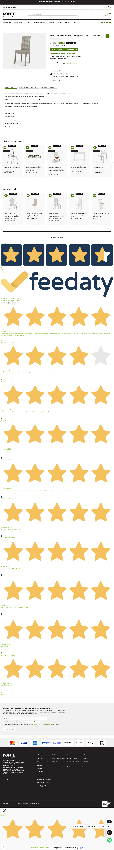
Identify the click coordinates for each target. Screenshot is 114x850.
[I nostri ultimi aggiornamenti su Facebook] (4, 780)
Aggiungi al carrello (72, 63)
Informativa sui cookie (43, 782)
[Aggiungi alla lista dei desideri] (19, 151)
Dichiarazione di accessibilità (41, 786)
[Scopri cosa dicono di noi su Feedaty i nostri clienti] (107, 7)
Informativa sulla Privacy (33, 722)
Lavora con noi (86, 767)
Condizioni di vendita (43, 761)
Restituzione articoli (73, 767)
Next (112, 161)
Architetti (85, 758)
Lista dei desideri (57, 764)
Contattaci (40, 768)
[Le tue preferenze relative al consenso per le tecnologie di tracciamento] (3, 847)
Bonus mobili (40, 774)
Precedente (4, 303)
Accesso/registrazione (59, 758)
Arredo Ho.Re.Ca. (72, 758)
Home (4, 27)
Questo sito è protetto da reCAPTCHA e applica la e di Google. (31, 724)
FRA (11, 7)
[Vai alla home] (9, 15)
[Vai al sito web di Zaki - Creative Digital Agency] (106, 804)
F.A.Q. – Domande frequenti (42, 764)
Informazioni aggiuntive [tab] (27, 87)
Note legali (40, 771)
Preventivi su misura (73, 761)
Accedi (92, 16)
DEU (14, 7)
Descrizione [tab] (9, 87)
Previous (2, 161)
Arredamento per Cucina (19, 27)
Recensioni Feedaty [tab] (48, 87)
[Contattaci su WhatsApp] (109, 840)
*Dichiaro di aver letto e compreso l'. (22, 722)
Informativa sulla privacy (44, 779)
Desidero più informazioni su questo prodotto (66, 76)
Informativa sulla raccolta (40, 848)
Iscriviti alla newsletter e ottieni (57, 2)
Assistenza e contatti (95, 7)
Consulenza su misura (73, 764)
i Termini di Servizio (47, 724)
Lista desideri (100, 16)
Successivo (12, 303)
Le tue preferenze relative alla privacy (65, 848)
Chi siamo (40, 758)
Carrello (107, 15)
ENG (7, 7)
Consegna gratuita (80, 7)
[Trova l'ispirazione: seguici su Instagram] (8, 780)
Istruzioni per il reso (42, 777)
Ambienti (9, 27)
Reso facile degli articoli (60, 74)
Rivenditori (85, 761)
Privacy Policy (36, 724)
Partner (84, 764)
